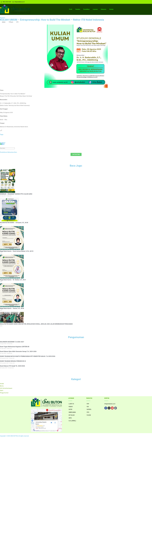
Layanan (95, 9)
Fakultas (77, 9)
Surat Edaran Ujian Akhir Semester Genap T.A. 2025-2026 (18, 351)
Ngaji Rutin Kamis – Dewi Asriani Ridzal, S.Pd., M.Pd (16, 251)
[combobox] (7, 148)
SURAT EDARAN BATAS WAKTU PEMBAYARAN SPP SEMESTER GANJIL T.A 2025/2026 (27, 356)
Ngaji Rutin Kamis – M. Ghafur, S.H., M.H (13, 280)
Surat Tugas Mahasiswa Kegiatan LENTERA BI (14, 346)
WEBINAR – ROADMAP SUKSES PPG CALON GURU (16, 194)
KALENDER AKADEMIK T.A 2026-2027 (12, 342)
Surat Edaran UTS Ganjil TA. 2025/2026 (12, 366)
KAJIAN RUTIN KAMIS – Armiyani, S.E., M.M (14, 222)
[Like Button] (0, 130)
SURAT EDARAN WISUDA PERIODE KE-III (13, 361)
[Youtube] (112, 408)
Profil (70, 9)
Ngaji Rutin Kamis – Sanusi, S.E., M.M (12, 308)
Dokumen (103, 9)
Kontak (111, 9)
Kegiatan (2, 18)
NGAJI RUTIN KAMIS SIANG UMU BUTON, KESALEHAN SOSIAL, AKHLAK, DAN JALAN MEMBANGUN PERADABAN (36, 324)
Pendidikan (86, 9)
